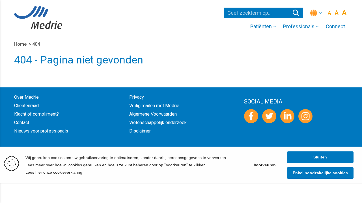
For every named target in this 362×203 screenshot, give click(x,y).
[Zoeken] (296, 13)
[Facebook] (251, 116)
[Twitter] (269, 116)
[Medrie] (38, 17)
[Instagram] (305, 116)
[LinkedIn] (287, 116)
